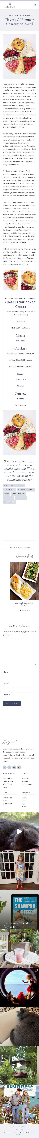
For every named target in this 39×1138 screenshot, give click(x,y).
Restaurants (7, 804)
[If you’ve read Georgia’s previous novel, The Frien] (19, 1104)
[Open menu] (35, 5)
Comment (7, 635)
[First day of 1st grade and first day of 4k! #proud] (19, 870)
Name (6, 672)
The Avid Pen (9, 502)
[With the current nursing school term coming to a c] (19, 909)
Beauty (24, 798)
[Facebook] (9, 767)
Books (24, 801)
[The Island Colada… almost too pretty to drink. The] (19, 948)
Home (24, 807)
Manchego (8, 498)
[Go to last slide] (13, 585)
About (11, 1127)
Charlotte (25, 778)
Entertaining (9, 489)
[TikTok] (19, 767)
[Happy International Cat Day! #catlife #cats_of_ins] (19, 831)
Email (6, 683)
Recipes (28, 15)
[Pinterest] (14, 767)
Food (22, 15)
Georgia (25, 781)
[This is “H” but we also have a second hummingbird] (19, 1065)
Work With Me (8, 781)
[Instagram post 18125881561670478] (19, 1026)
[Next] (37, 585)
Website (6, 695)
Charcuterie (9, 485)
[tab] (20, 610)
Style (23, 804)
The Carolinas (27, 784)
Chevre (21, 485)
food (6, 494)
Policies (5, 787)
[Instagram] (4, 767)
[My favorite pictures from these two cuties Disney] (19, 987)
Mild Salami (21, 498)
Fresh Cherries (18, 494)
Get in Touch (7, 784)
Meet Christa (7, 778)
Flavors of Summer (26, 489)
